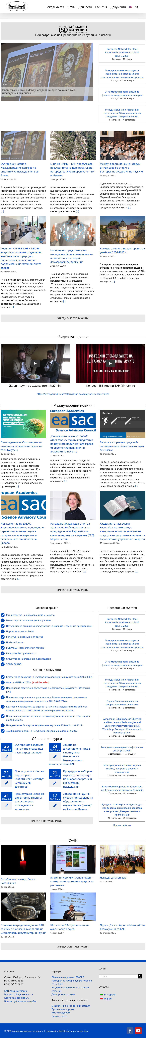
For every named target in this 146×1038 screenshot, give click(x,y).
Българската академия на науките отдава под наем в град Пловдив (29, 748)
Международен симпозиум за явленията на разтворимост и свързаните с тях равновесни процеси (122, 74)
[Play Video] (35, 363)
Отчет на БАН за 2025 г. (19, 682)
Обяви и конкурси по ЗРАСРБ (67, 977)
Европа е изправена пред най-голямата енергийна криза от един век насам (122, 446)
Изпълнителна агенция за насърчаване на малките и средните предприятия (49, 626)
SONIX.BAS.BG (13, 664)
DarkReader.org (66, 1031)
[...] (2, 211)
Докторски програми (63, 994)
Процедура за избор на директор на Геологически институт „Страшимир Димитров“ (29, 778)
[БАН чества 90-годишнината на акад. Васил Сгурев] (73, 907)
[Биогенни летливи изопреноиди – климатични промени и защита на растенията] (73, 859)
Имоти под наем (60, 1012)
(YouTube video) (40, 682)
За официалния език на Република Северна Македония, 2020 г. (41, 730)
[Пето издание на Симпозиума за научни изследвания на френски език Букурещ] (23, 424)
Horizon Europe (14, 642)
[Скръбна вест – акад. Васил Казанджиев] (23, 860)
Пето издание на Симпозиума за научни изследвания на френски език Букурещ (21, 446)
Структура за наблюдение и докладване (28, 658)
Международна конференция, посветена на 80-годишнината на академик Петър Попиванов (122, 113)
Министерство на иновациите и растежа (28, 620)
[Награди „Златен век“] (122, 859)
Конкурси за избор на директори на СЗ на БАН (71, 982)
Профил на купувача (62, 1009)
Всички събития (122, 825)
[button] (136, 6)
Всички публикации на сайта (20, 1001)
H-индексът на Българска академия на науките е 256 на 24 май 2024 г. (45, 725)
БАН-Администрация (15, 990)
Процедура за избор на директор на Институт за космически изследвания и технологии (29, 801)
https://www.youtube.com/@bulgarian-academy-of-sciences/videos (73, 393)
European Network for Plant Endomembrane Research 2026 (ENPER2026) (122, 52)
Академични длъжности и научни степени (70, 989)
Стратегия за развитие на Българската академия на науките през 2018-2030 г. (49, 676)
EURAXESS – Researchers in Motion (25, 647)
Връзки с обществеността (18, 994)
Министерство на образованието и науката (30, 615)
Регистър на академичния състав (24, 636)
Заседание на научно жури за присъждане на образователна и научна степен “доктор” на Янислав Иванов (78, 801)
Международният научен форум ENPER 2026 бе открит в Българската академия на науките (121, 167)
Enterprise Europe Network (21, 653)
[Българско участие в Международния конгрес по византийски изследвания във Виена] (23, 145)
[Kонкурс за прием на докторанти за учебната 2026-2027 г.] (122, 230)
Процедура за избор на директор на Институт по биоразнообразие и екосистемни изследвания (77, 778)
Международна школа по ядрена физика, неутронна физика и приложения (122, 769)
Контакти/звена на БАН (17, 997)
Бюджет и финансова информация (70, 1005)
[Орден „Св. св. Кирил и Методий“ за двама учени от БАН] (122, 907)
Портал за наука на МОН (20, 631)
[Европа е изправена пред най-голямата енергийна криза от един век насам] (122, 424)
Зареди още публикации (73, 318)
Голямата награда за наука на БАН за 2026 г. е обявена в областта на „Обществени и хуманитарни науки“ (23, 928)
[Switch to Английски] (130, 6)
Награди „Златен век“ (113, 877)
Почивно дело (59, 1016)
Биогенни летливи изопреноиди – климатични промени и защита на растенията (72, 881)
